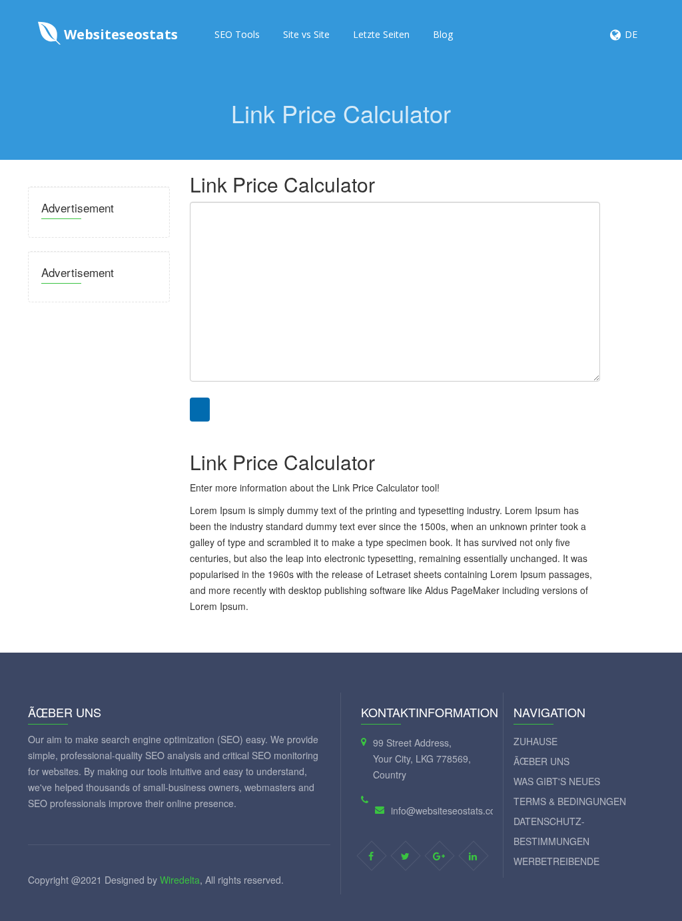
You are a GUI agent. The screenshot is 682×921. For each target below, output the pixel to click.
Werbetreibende (556, 861)
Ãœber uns (541, 761)
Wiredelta (180, 879)
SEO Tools (237, 34)
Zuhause (535, 741)
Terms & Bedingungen (569, 801)
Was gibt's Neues (556, 781)
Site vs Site (306, 34)
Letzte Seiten (381, 34)
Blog (443, 34)
